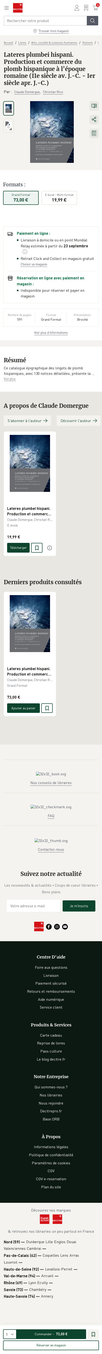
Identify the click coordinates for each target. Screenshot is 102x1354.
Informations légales (51, 1146)
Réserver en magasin (51, 1345)
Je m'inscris (79, 906)
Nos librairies (51, 1095)
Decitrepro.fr (51, 1111)
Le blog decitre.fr (51, 1059)
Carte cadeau (51, 1035)
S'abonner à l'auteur (25, 420)
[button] (51, 370)
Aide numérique (51, 999)
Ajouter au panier (23, 708)
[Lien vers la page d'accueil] (18, 8)
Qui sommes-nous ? (51, 1087)
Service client (51, 1007)
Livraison (51, 975)
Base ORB (51, 1119)
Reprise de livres (51, 1043)
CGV (51, 1170)
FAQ (51, 815)
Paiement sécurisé (51, 983)
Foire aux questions (51, 967)
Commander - (51, 1334)
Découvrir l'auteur (75, 420)
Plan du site (51, 1187)
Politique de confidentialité (51, 1154)
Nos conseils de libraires (51, 782)
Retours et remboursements (51, 991)
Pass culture (51, 1051)
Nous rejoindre (51, 1103)
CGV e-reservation (51, 1178)
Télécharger (18, 547)
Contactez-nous (51, 849)
